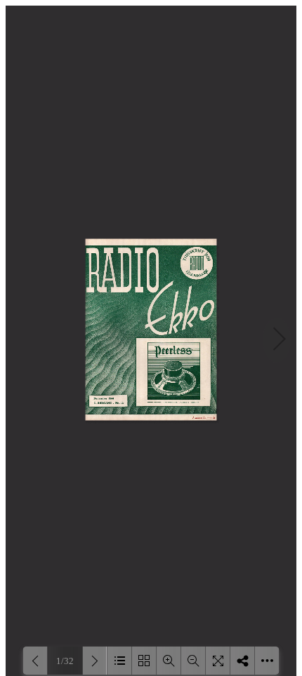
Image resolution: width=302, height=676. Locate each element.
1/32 (65, 661)
